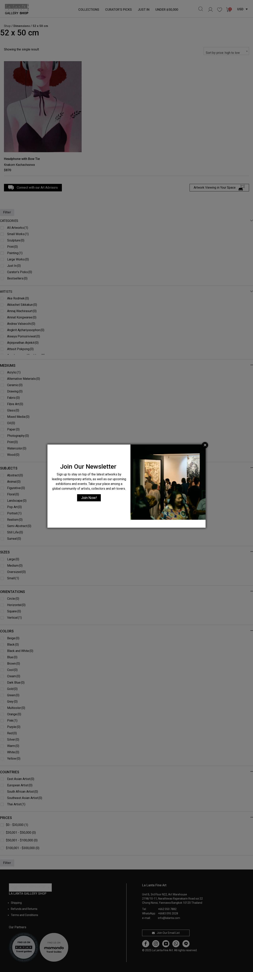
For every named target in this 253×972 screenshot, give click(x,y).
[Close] (205, 445)
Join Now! (89, 498)
